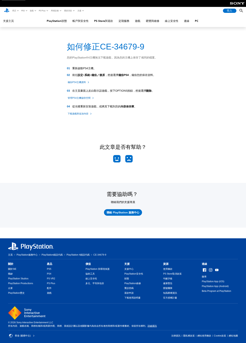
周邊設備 (54, 10)
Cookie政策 (220, 335)
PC (196, 21)
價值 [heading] (88, 263)
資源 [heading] (166, 263)
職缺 (10, 273)
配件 (49, 288)
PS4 (49, 273)
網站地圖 (233, 335)
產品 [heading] (49, 263)
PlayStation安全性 (133, 273)
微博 (204, 276)
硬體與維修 (152, 21)
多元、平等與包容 (95, 283)
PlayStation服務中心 (27, 254)
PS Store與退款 (103, 21)
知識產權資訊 (170, 293)
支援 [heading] (127, 263)
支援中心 (129, 269)
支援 (79, 10)
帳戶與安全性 (80, 21)
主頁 (10, 254)
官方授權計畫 (170, 297)
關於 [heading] (10, 263)
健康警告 (167, 283)
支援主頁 (8, 21)
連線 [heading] (204, 263)
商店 (14, 10)
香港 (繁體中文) (23, 335)
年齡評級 (167, 278)
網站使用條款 (204, 335)
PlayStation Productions (20, 283)
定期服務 (124, 21)
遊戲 (31, 10)
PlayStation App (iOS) (213, 281)
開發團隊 (167, 288)
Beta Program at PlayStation (216, 291)
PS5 (22, 10)
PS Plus (42, 10)
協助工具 (90, 273)
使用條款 (167, 269)
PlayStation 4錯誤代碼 (78, 254)
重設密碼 (129, 288)
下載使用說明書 (132, 297)
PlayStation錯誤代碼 (52, 254)
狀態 (126, 278)
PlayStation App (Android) (215, 286)
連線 (186, 21)
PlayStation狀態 (57, 21)
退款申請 (129, 293)
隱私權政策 (189, 335)
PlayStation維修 (132, 283)
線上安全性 (171, 21)
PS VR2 (51, 278)
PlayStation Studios (18, 278)
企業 (10, 288)
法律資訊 (175, 335)
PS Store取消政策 (172, 273)
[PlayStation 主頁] (6, 10)
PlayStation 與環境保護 (98, 269)
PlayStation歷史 (16, 293)
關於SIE (12, 269)
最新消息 (68, 10)
